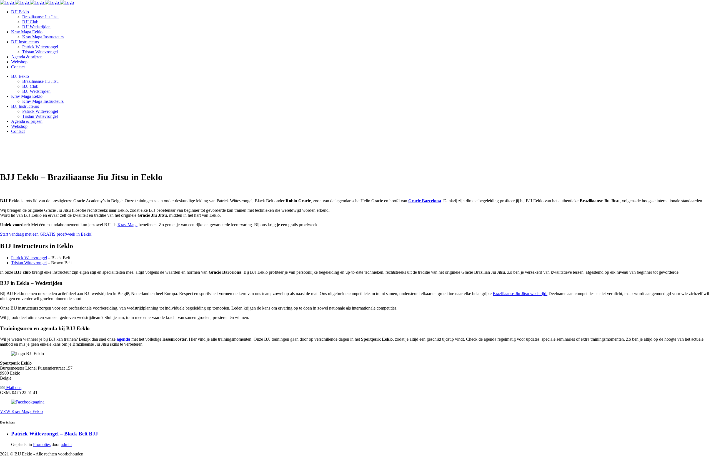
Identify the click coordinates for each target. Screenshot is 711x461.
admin (66, 444)
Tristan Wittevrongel (29, 262)
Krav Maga (127, 224)
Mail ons (13, 387)
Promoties (42, 444)
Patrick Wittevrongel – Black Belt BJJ (54, 434)
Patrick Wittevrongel (29, 257)
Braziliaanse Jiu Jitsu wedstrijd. (520, 293)
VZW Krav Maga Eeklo (21, 411)
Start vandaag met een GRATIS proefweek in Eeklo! (46, 234)
